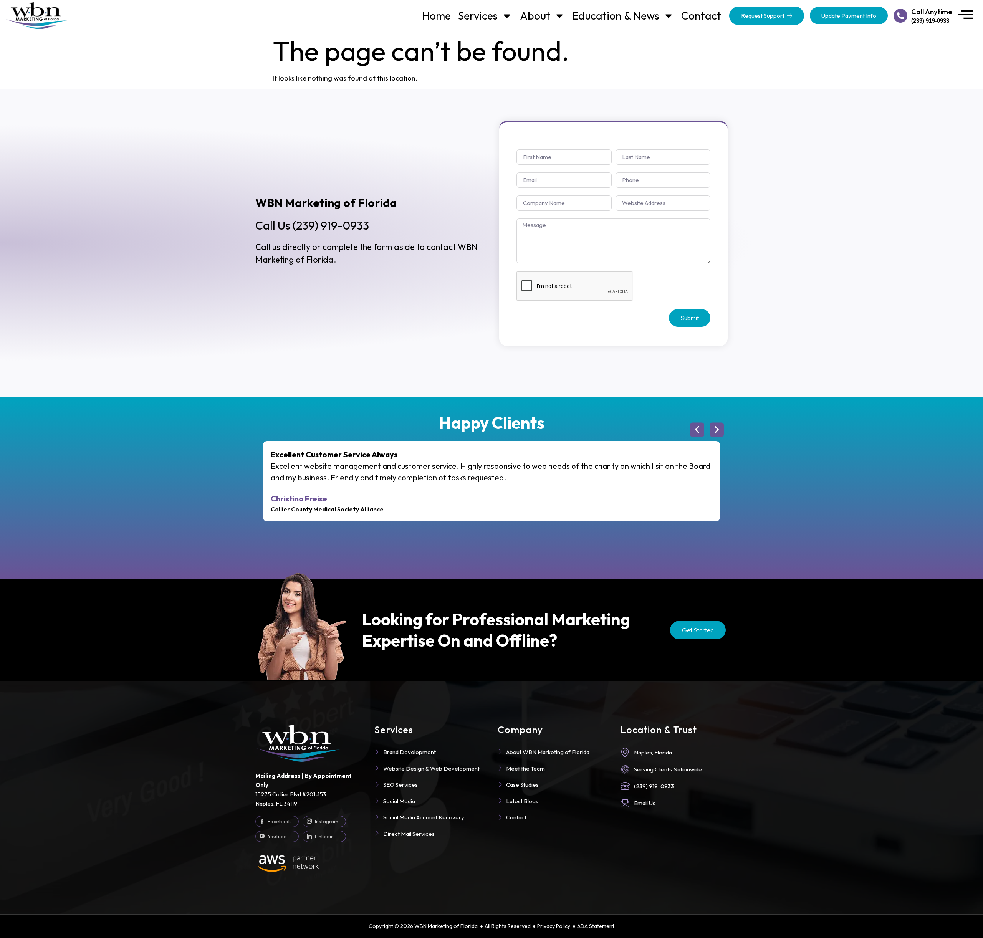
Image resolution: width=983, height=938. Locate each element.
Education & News (615, 15)
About (535, 15)
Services (478, 15)
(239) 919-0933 (312, 225)
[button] (697, 430)
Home (436, 15)
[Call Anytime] (900, 16)
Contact (701, 15)
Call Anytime (931, 11)
